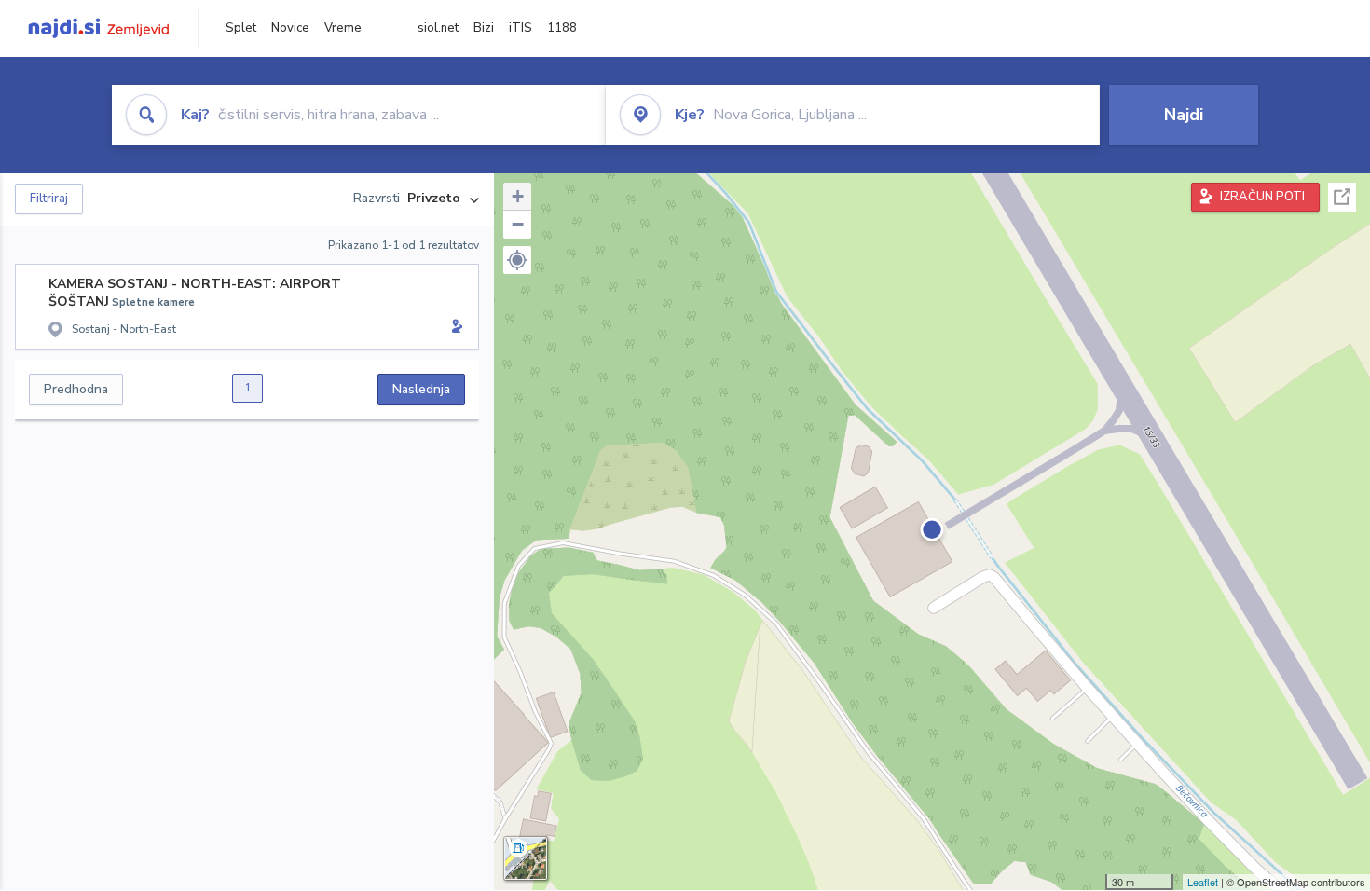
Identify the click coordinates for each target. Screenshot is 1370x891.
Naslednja (421, 389)
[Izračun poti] (454, 328)
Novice (290, 28)
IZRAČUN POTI (1262, 196)
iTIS (520, 28)
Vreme (343, 28)
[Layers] (525, 858)
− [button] (518, 224)
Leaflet (1202, 881)
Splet (241, 28)
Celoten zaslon (1342, 197)
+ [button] (518, 196)
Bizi (483, 28)
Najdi (1183, 114)
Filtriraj (49, 198)
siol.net (438, 28)
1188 (562, 28)
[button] (517, 260)
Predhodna (76, 389)
